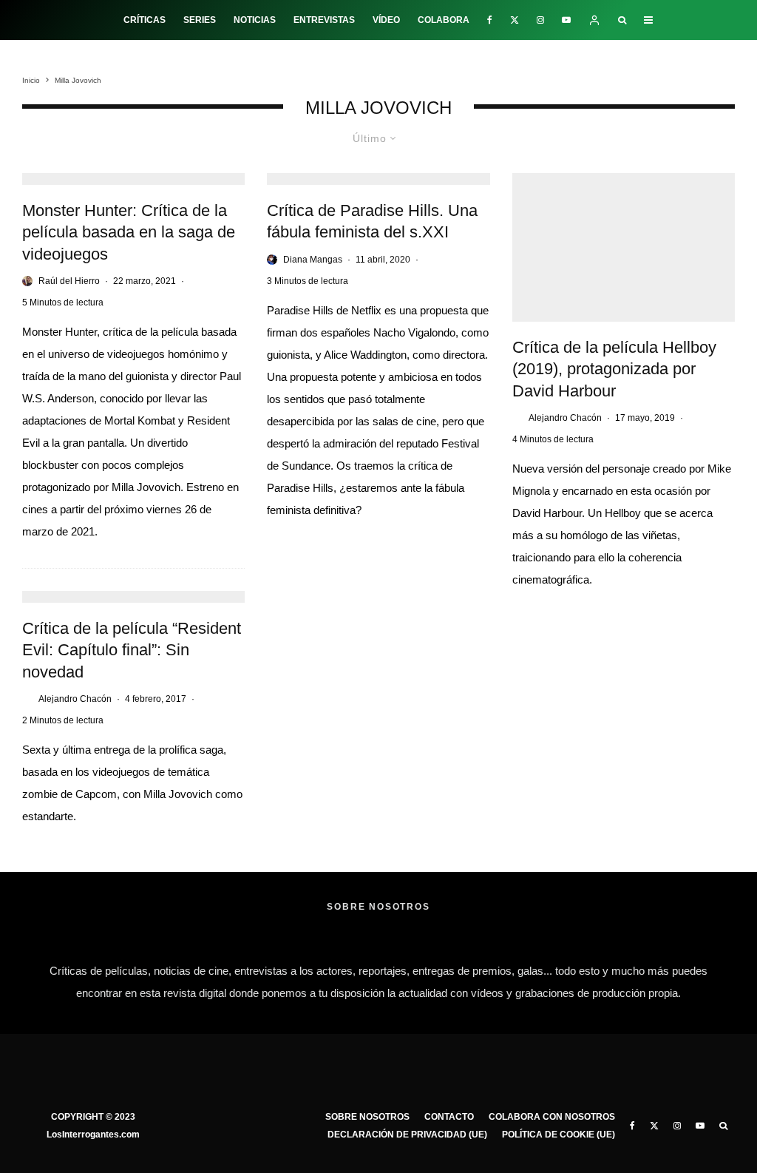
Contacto (449, 1117)
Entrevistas (324, 20)
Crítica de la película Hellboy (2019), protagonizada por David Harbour (614, 369)
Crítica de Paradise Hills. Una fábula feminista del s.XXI (372, 221)
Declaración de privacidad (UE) (407, 1134)
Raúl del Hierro (69, 281)
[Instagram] (540, 20)
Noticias (255, 20)
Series (199, 20)
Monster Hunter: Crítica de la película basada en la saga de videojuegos (128, 232)
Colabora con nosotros (552, 1117)
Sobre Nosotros (367, 1117)
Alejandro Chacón (565, 418)
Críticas (144, 20)
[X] (514, 20)
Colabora (443, 20)
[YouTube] (566, 20)
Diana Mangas (312, 259)
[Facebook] (489, 20)
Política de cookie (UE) (558, 1134)
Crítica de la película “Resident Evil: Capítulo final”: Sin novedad (131, 650)
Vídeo (386, 20)
